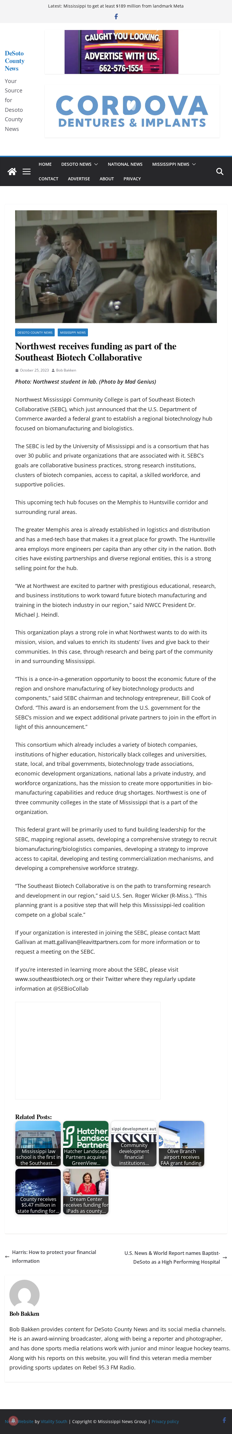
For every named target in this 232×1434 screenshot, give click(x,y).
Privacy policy (165, 1421)
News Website (19, 1421)
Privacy (132, 179)
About (107, 179)
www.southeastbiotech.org (49, 978)
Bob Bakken (66, 370)
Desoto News (76, 164)
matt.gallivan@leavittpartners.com (87, 941)
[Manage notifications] (13, 1421)
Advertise (79, 179)
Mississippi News (170, 164)
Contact (48, 179)
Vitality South (54, 1421)
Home (45, 164)
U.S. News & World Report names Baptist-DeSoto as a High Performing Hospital (172, 1257)
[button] (95, 164)
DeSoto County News (14, 60)
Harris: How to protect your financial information (54, 1256)
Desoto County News (35, 332)
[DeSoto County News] (12, 171)
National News (125, 164)
